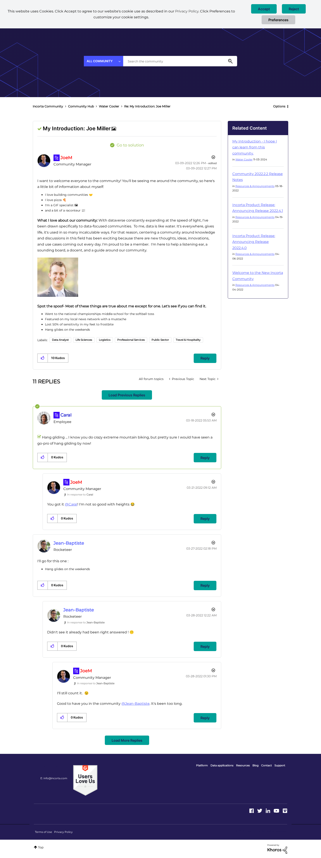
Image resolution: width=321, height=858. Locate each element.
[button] (264, 9)
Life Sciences (84, 339)
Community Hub (81, 106)
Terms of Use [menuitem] (43, 832)
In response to (80, 494)
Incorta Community (48, 106)
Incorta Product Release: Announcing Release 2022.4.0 (253, 242)
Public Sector (160, 339)
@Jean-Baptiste (135, 704)
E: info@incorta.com (53, 778)
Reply (205, 358)
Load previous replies (127, 395)
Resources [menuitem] (243, 765)
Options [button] (279, 106)
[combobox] (180, 61)
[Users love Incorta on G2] (85, 780)
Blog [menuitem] (255, 765)
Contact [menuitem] (266, 765)
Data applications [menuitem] (222, 765)
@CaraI (71, 504)
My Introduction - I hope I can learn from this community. (254, 147)
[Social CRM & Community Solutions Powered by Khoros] (277, 849)
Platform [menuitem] (202, 765)
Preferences (278, 20)
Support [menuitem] (279, 765)
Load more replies (127, 740)
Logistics (104, 339)
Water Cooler (109, 106)
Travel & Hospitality (188, 339)
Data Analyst (60, 339)
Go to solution (130, 145)
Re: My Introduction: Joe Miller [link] (147, 106)
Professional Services (131, 339)
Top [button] (40, 847)
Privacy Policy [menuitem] (63, 832)
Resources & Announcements (254, 186)
